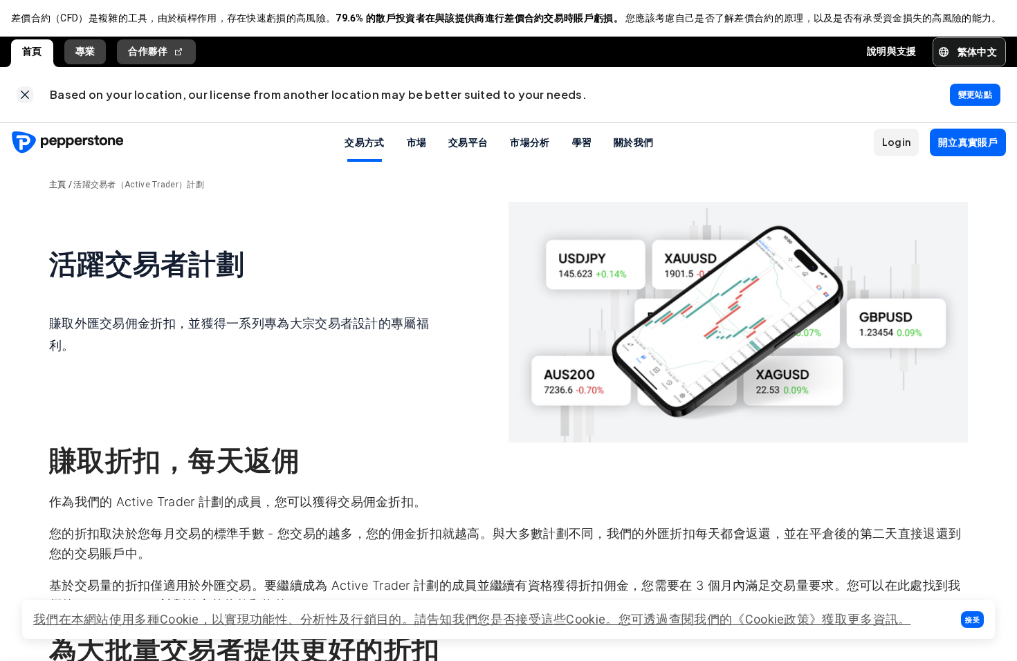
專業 (85, 51)
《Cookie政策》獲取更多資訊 (815, 619)
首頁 (32, 51)
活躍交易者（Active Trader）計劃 (138, 184)
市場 (417, 142)
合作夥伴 (147, 51)
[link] (25, 94)
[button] (972, 619)
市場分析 (529, 142)
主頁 (57, 184)
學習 (582, 142)
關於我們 (633, 142)
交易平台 (468, 142)
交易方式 (364, 142)
